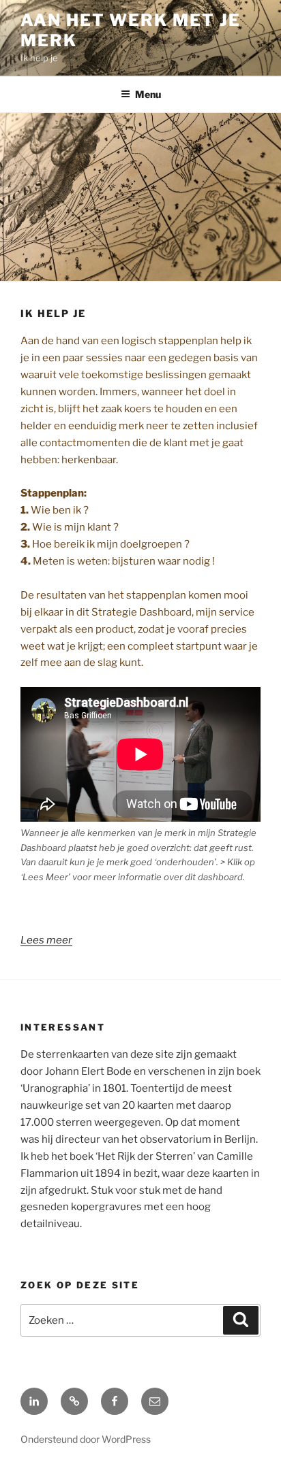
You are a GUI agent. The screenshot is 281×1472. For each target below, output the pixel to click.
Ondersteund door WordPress (85, 1439)
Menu (148, 94)
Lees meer (46, 940)
